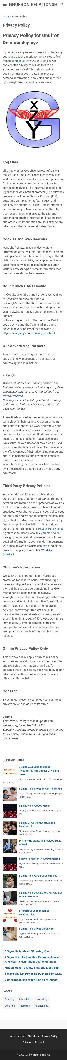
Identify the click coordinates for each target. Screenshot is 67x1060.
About (21, 1036)
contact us (18, 61)
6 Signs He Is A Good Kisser (34, 805)
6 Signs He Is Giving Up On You (36, 928)
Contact (39, 1042)
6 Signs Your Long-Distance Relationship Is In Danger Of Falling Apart (39, 770)
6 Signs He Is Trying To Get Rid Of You (40, 788)
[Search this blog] (62, 5)
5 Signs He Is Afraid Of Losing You (38, 875)
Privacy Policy (49, 1036)
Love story (42, 999)
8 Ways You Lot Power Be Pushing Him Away (33, 974)
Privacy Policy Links (50, 528)
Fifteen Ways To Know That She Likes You (32, 967)
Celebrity (9, 999)
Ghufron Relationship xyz (38, 1055)
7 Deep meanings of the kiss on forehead (31, 980)
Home (12, 1036)
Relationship (41, 1005)
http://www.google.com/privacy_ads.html (29, 333)
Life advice (25, 999)
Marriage (25, 1005)
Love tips (10, 1005)
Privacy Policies (13, 396)
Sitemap (27, 1042)
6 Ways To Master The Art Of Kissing (39, 858)
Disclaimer (33, 1036)
